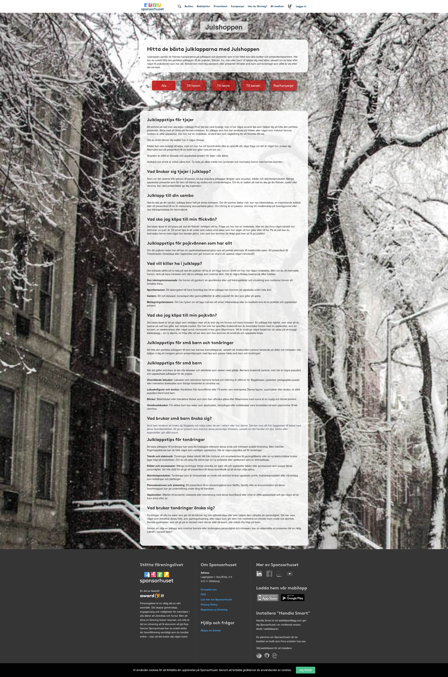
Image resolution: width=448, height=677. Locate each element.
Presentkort (220, 6)
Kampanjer (237, 6)
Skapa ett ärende (211, 630)
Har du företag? (257, 6)
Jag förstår (305, 670)
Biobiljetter (203, 6)
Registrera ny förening (214, 609)
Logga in (301, 6)
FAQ (203, 594)
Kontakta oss (209, 589)
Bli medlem (277, 6)
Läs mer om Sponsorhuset (216, 599)
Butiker (189, 6)
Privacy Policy (209, 604)
